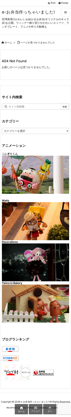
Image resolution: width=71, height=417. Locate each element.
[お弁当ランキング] (43, 372)
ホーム (8, 42)
